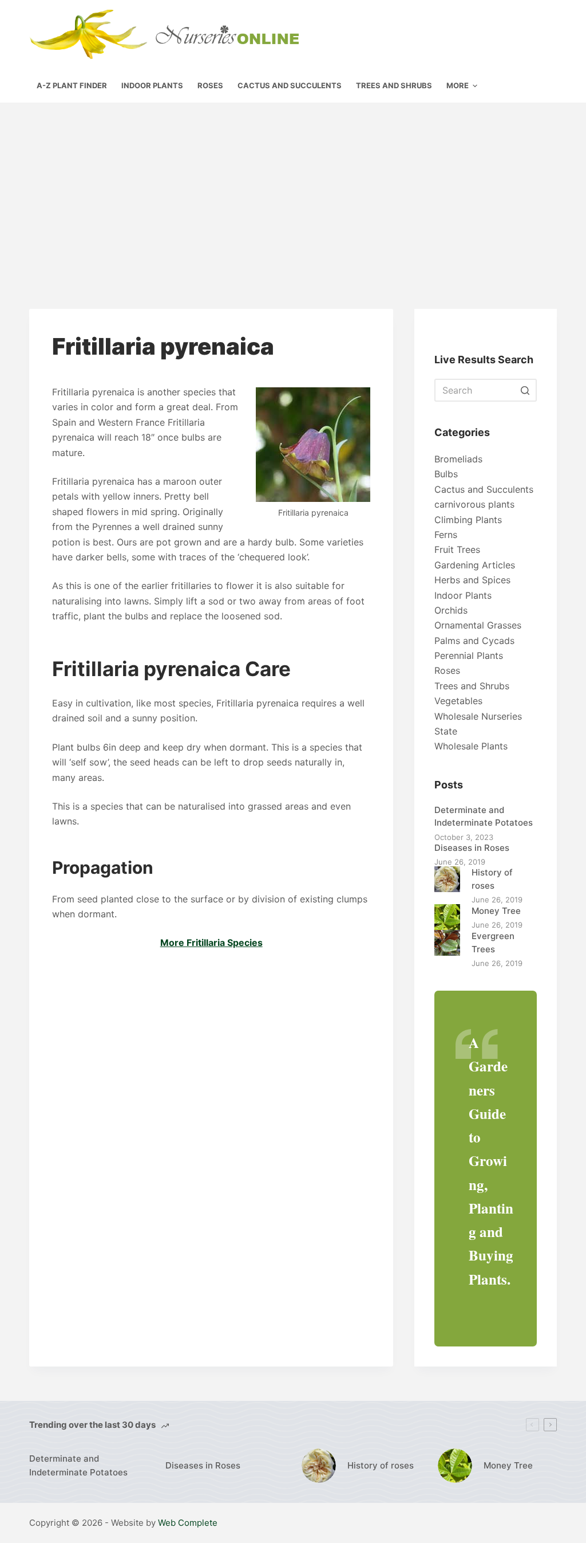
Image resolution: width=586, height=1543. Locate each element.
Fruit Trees (457, 549)
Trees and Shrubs (471, 686)
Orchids (451, 610)
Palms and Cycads (474, 640)
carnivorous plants (474, 504)
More (457, 85)
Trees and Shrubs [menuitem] (394, 85)
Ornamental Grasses (477, 625)
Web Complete (187, 1522)
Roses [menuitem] (210, 85)
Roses (447, 670)
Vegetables (458, 700)
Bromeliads (458, 459)
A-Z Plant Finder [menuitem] (72, 85)
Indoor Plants (463, 595)
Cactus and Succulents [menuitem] (289, 85)
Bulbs (446, 474)
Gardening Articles (474, 565)
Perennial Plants (468, 655)
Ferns (445, 534)
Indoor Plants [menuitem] (152, 85)
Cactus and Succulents (483, 489)
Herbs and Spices (472, 580)
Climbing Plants (468, 519)
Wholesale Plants (471, 746)
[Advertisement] (293, 188)
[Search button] (525, 390)
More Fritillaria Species (211, 942)
